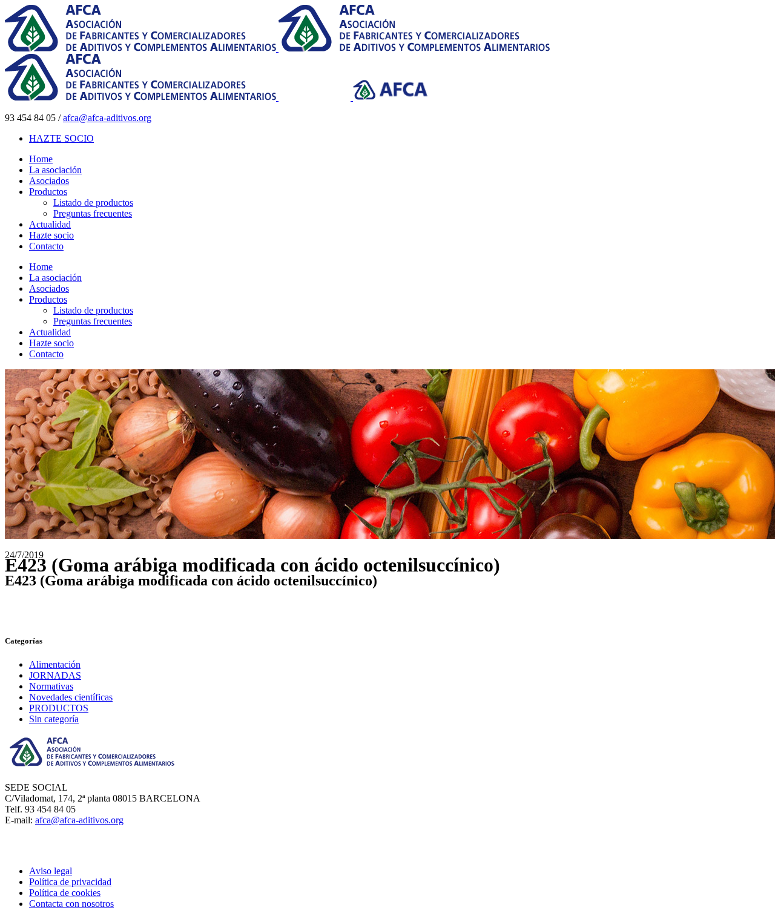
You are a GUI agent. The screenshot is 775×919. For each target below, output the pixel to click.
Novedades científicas (71, 697)
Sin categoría (54, 719)
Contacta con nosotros (71, 903)
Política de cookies (65, 893)
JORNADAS (55, 675)
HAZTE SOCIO (61, 138)
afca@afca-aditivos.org (107, 118)
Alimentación (55, 664)
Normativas (51, 686)
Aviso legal (50, 871)
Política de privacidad (70, 882)
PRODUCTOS (58, 708)
